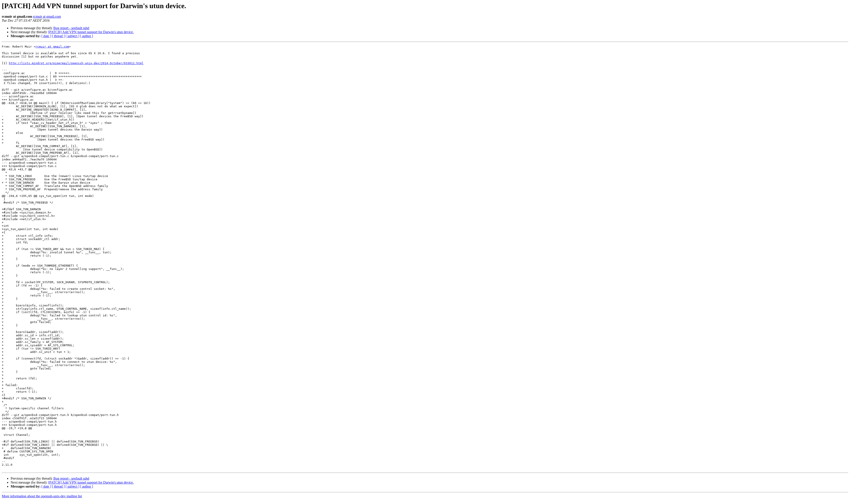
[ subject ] (72, 36)
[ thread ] (58, 36)
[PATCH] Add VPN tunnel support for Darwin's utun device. (91, 32)
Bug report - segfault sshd (71, 28)
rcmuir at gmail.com (47, 16)
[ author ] (86, 36)
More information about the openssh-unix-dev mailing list (42, 496)
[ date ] (46, 36)
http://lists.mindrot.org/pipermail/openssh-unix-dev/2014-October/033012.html (76, 63)
